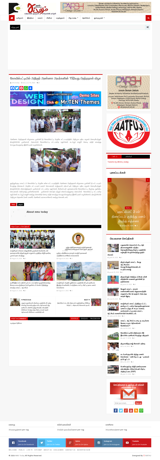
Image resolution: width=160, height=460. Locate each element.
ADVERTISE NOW (83, 450)
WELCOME (13, 450)
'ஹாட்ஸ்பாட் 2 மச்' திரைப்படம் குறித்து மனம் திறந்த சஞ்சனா (129, 216)
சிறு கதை (72, 18)
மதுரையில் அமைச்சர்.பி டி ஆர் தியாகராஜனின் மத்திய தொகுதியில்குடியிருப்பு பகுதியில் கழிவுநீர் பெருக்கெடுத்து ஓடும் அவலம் (127, 250)
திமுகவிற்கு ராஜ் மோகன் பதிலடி (133, 344)
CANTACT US (70, 450)
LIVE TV (30, 450)
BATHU (148, 456)
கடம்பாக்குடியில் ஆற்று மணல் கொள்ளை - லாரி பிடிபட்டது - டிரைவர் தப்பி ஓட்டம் (135, 356)
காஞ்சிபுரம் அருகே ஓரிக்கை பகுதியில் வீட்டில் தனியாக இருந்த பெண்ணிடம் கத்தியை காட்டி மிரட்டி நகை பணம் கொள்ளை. (76, 285)
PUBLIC (22, 450)
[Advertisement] (80, 48)
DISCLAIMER (59, 450)
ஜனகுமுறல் (98, 18)
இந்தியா (30, 18)
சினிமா (49, 18)
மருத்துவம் (60, 18)
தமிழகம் (19, 18)
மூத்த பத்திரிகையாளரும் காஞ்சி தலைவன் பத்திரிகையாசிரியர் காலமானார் (72, 254)
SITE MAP (38, 450)
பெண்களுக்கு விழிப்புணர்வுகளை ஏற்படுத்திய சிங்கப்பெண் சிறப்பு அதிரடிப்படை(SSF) (133, 369)
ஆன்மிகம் (86, 18)
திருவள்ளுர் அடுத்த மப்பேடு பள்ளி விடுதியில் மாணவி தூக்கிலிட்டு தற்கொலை (134, 279)
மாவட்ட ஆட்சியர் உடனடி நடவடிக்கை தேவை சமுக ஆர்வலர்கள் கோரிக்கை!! (135, 323)
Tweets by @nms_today (118, 162)
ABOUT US (48, 450)
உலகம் (40, 18)
